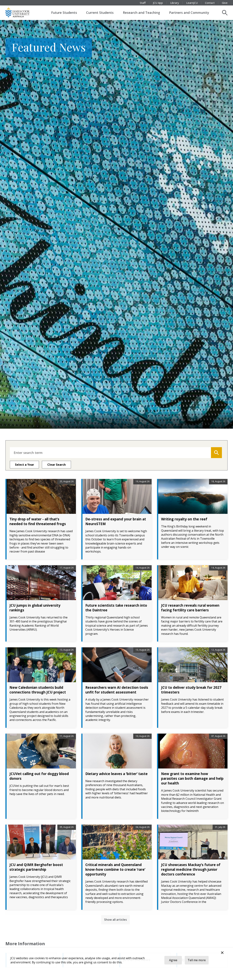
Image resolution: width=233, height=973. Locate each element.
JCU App (158, 3)
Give (225, 3)
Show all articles (115, 920)
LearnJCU (192, 3)
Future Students (64, 12)
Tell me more (197, 960)
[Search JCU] (225, 12)
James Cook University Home (21, 11)
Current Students (100, 12)
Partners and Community (189, 12)
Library (174, 3)
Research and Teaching (141, 12)
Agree (173, 960)
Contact (210, 3)
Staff (143, 3)
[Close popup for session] (222, 953)
